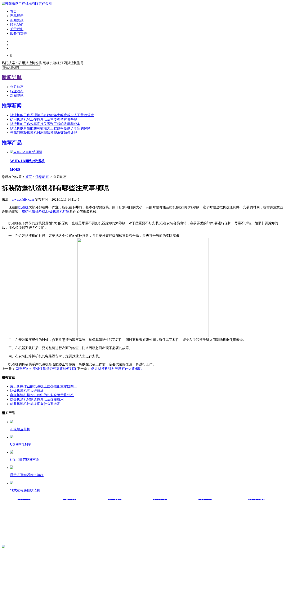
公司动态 (16, 87)
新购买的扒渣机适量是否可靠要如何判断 (45, 368)
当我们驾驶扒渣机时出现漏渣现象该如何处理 (43, 132)
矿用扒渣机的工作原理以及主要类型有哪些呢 (43, 119)
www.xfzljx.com (23, 199)
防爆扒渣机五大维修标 (27, 390)
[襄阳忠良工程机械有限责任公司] (27, 3)
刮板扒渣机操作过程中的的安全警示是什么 (42, 395)
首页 (13, 11)
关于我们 (16, 29)
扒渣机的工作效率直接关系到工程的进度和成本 (45, 124)
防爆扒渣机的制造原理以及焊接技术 (37, 399)
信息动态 (42, 177)
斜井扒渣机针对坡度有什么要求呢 (116, 368)
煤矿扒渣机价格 (33, 211)
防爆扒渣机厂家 (58, 211)
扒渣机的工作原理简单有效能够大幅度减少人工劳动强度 (52, 115)
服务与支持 (18, 33)
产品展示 (16, 16)
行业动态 (16, 91)
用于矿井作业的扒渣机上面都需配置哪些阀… (43, 386)
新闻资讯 (16, 20)
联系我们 (16, 24)
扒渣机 (23, 207)
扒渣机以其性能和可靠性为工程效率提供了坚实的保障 (50, 128)
